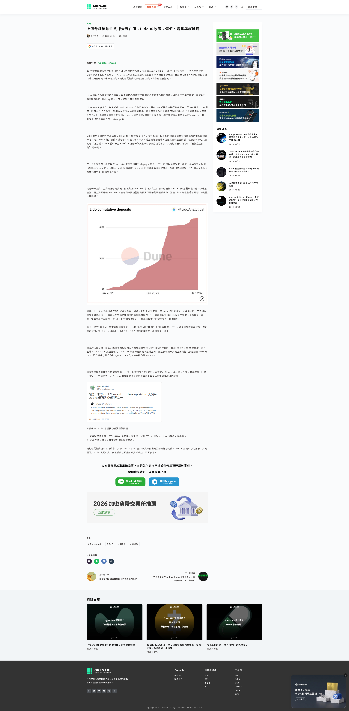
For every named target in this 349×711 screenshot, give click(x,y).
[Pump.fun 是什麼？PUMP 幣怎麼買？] (234, 622)
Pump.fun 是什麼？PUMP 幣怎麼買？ (227, 644)
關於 (211, 6)
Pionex (238, 690)
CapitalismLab (107, 62)
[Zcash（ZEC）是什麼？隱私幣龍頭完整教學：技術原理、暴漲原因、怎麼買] (174, 622)
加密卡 (183, 6)
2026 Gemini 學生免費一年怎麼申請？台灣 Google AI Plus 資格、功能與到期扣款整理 (244, 154)
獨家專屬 (151, 6)
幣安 (237, 675)
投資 (89, 23)
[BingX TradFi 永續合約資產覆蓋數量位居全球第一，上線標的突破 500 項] (221, 138)
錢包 (207, 679)
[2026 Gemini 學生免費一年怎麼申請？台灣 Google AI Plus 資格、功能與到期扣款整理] (221, 155)
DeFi (110, 544)
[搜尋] (242, 7)
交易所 (197, 6)
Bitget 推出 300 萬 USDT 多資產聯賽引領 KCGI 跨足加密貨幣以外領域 (244, 200)
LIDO (121, 544)
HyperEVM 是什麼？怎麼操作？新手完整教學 (111, 644)
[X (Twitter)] (94, 691)
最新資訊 (137, 6)
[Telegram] (236, 7)
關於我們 (178, 675)
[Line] (96, 561)
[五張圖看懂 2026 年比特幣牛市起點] (221, 186)
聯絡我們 (178, 679)
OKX (237, 682)
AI (206, 686)
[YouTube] (104, 691)
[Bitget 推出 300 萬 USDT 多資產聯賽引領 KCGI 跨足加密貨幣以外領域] (221, 201)
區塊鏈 (134, 544)
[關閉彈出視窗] (346, 675)
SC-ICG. (199, 707)
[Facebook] (231, 7)
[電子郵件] (89, 561)
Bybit (237, 679)
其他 (237, 694)
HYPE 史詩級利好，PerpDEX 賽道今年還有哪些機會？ (244, 170)
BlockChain (95, 544)
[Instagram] (227, 7)
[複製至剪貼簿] (111, 561)
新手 (207, 675)
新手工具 (168, 6)
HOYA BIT (239, 686)
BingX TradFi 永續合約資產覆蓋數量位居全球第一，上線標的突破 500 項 (243, 137)
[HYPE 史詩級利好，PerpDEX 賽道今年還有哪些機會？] (221, 172)
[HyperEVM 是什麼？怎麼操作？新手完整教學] (114, 622)
